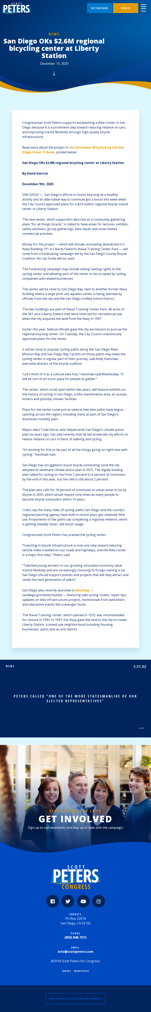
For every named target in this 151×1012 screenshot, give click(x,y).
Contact (66, 971)
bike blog (81, 590)
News (54, 34)
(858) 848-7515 (75, 937)
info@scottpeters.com (75, 951)
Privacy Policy (81, 971)
